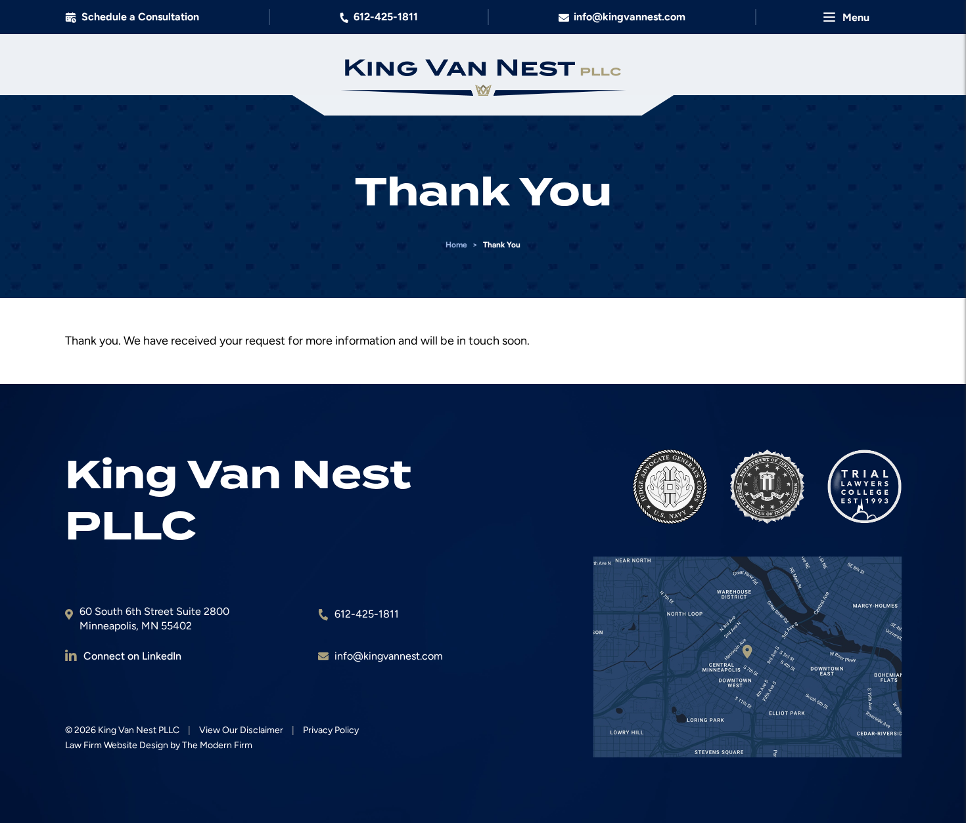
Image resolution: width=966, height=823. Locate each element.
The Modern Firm (217, 745)
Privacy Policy (331, 730)
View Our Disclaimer (241, 730)
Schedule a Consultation (140, 17)
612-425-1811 (386, 17)
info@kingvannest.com (629, 17)
